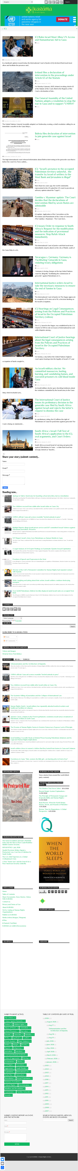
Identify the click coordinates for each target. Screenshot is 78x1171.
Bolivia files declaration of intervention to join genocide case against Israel (55, 135)
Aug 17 (51, 1025)
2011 (46, 1097)
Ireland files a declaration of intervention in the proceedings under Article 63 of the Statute (54, 75)
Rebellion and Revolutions (14, 1088)
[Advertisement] (54, 924)
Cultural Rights (10, 1085)
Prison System (10, 1041)
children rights (19, 1024)
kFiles (4, 920)
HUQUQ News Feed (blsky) (12, 654)
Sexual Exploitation (23, 1078)
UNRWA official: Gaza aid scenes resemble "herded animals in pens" (37, 517)
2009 (47, 1104)
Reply (37, 43)
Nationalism (20, 1075)
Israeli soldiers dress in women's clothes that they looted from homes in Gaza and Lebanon (43, 748)
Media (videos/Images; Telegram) (14, 917)
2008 (47, 1107)
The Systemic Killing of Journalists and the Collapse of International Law (36, 696)
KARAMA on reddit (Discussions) (14, 926)
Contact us (6, 902)
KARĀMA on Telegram (61, 2)
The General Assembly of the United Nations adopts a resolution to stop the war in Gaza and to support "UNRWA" (55, 101)
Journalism (8, 1051)
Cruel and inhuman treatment (15, 1055)
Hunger (15, 1045)
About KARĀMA (8, 907)
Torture (7, 1024)
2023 (47, 1073)
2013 (47, 1090)
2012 (47, 1093)
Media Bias (8, 1075)
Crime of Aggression (12, 1058)
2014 (47, 1087)
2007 (47, 1111)
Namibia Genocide (23, 1092)
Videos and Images (9, 651)
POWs (7, 1038)
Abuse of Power (10, 1028)
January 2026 (52, 1062)
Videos (46, 2)
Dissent (7, 1034)
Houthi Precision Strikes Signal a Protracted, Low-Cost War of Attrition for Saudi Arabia (16, 852)
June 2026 (51, 1045)
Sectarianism (9, 1061)
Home (4, 891)
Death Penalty (21, 1068)
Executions (20, 1065)
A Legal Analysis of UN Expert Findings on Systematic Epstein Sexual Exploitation (42, 549)
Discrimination (24, 1085)
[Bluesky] (2, 1159)
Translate (18, 621)
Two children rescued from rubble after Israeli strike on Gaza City (36, 506)
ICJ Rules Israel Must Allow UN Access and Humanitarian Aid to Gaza (55, 38)
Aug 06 (51, 1034)
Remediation (9, 1078)
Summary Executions (12, 1082)
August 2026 (52, 1022)
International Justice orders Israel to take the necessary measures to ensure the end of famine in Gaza (55, 286)
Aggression (9, 1068)
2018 (47, 1079)
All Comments (10, 641)
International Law (23, 1072)
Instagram (57, 2)
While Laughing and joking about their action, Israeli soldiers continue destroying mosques (41, 581)
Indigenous (18, 1048)
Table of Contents (8, 894)
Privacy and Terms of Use (11, 904)
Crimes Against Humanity (14, 1021)
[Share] (2, 1167)
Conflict (26, 1038)
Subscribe (53, 2)
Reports (7, 1048)
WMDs (7, 1045)
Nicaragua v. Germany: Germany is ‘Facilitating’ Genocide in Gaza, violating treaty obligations (53, 260)
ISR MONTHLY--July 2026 (11, 847)
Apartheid (16, 1038)
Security (8, 1095)
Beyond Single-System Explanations (52, 791)
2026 (47, 1018)
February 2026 (52, 1059)
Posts (7, 637)
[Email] (2, 1163)
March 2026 (51, 1055)
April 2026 (51, 1052)
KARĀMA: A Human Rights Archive (41, 1157)
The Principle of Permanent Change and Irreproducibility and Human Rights (53, 797)
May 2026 (50, 1048)
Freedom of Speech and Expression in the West (29, 559)
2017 (47, 1083)
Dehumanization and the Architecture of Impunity (28, 664)
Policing (25, 1058)
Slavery (19, 1061)
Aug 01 (51, 1038)
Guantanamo (9, 1092)
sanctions (19, 1051)
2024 (47, 1069)
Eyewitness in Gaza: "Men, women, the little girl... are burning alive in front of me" (39, 759)
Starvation (24, 1031)
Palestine (28, 1034)
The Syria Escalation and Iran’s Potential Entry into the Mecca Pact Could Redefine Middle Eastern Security (17, 843)
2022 (47, 1076)
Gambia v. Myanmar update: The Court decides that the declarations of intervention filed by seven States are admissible (55, 201)
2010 (47, 1100)
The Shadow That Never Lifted (50, 788)
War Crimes (9, 1018)
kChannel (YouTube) (9, 923)
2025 (47, 1065)
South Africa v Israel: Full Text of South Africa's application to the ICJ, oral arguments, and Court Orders (54, 434)
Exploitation (9, 1072)
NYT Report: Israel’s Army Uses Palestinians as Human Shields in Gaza (38, 538)
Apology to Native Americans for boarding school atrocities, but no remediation (41, 496)
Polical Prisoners (11, 1031)
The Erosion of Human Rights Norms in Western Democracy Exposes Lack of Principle (41, 727)
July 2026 (50, 1041)
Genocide (17, 1034)
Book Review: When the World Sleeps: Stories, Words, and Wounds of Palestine (53, 804)
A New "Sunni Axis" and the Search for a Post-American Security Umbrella (16, 863)
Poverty (24, 1045)
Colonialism (24, 1028)
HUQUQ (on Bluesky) (50, 2)
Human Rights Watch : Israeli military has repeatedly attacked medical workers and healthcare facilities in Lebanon (40, 707)
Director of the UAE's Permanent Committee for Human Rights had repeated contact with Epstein (42, 571)
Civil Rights (9, 1065)
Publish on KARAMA (9, 915)
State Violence (24, 1041)
